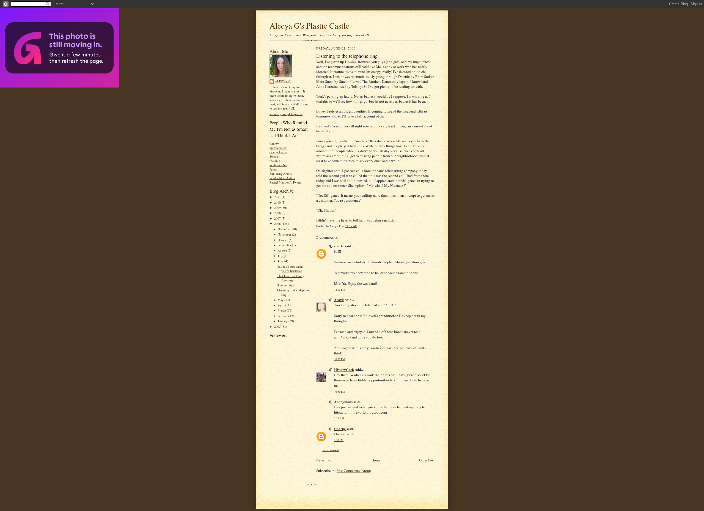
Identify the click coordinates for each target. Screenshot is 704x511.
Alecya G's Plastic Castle (309, 25)
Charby (274, 143)
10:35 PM (339, 359)
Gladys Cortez (278, 152)
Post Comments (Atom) (354, 470)
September (285, 245)
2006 (278, 224)
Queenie (275, 161)
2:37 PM (338, 440)
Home (376, 460)
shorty (339, 245)
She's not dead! (286, 285)
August (283, 250)
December (285, 229)
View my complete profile (286, 114)
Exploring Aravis (281, 173)
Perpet (273, 169)
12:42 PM (339, 289)
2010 (278, 202)
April (281, 305)
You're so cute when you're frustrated (290, 268)
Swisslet (274, 156)
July (281, 256)
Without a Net (278, 165)
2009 (278, 208)
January (283, 321)
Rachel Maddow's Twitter (285, 182)
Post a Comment (330, 450)
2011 (278, 197)
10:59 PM (339, 392)
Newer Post (324, 460)
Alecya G (283, 81)
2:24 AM (339, 418)
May (281, 300)
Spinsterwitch (278, 148)
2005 (278, 326)
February (284, 316)
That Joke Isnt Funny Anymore (290, 278)
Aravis (339, 299)
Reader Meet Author (282, 178)
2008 (278, 213)
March (282, 310)
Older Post (427, 460)
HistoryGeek (344, 369)
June (281, 261)
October (283, 240)
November (285, 234)
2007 (278, 218)
